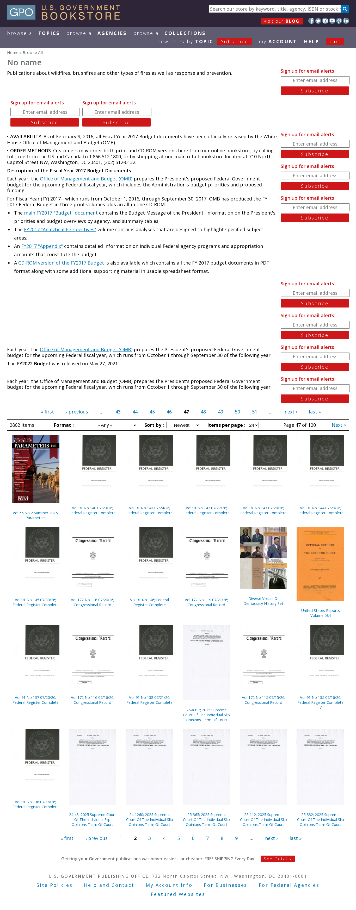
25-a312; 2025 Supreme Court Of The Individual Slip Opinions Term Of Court (206, 714)
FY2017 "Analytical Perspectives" (60, 229)
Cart (335, 41)
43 (118, 412)
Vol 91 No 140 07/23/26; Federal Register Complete (92, 510)
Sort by (153, 425)
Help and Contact (109, 885)
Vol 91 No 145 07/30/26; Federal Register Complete (36, 602)
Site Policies (54, 885)
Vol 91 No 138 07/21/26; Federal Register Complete (149, 700)
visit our (282, 21)
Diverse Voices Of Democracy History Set (263, 601)
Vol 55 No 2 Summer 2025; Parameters (35, 515)
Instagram (325, 21)
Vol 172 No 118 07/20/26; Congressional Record (92, 602)
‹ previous (77, 412)
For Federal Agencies (289, 885)
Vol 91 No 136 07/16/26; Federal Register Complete (36, 804)
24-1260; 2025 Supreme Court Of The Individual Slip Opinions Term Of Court (149, 819)
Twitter (318, 21)
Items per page (225, 425)
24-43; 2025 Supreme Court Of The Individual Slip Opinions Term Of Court (92, 819)
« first (47, 412)
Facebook (311, 21)
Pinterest (339, 21)
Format (63, 425)
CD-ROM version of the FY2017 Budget (61, 263)
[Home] (66, 18)
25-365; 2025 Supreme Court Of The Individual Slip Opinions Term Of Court (206, 819)
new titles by (202, 41)
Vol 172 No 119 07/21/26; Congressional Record (206, 602)
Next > (339, 425)
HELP (311, 41)
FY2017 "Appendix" (42, 246)
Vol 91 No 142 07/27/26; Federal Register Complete (206, 510)
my (278, 41)
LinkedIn (346, 21)
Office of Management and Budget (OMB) (86, 178)
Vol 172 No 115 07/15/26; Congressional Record (263, 700)
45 (152, 412)
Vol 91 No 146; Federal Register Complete (149, 602)
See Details (277, 859)
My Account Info (169, 885)
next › (291, 412)
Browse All (33, 33)
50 (237, 412)
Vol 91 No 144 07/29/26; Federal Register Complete (320, 510)
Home (13, 52)
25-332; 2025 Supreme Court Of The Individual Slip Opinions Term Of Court (320, 819)
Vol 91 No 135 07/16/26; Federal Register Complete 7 (320, 702)
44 (135, 412)
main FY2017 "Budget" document (61, 213)
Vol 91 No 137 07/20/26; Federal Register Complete (36, 700)
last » (315, 412)
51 (254, 412)
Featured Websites (178, 894)
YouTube (332, 21)
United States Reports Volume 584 (320, 613)
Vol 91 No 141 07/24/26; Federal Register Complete (149, 510)
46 (169, 412)
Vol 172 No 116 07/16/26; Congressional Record (92, 700)
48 (203, 412)
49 (220, 412)
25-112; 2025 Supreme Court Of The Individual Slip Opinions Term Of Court (263, 819)
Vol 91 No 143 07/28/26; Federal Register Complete (263, 510)
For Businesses (225, 885)
